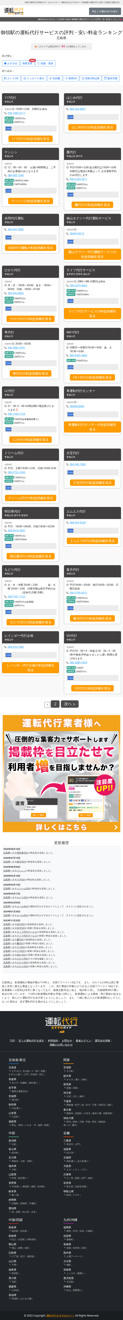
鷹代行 (71, 152)
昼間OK (72, 78)
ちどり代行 (12, 570)
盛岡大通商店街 (19, 1091)
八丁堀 (15, 1256)
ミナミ (76, 1169)
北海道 (12, 1067)
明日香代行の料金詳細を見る (30, 556)
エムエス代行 (76, 511)
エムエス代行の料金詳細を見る (92, 541)
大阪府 (67, 1166)
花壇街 (78, 1113)
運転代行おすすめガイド (47, 19)
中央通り (16, 1186)
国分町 (15, 1099)
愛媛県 (12, 1286)
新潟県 (12, 1140)
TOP (12, 1040)
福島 (40, 1125)
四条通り (70, 1161)
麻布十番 (96, 1113)
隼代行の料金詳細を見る (30, 373)
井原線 (67, 19)
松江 (14, 1239)
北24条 (26, 1070)
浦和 (81, 1096)
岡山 (14, 1247)
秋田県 (12, 1104)
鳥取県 (12, 1227)
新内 (68, 1194)
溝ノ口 (66, 1125)
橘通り (80, 1273)
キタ (68, 1169)
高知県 (12, 1295)
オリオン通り (73, 1079)
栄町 (109, 1104)
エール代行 (22, 906)
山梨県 (12, 1174)
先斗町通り (83, 1161)
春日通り (22, 1177)
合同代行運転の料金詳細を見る (30, 247)
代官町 (21, 1239)
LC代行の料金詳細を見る (30, 439)
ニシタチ (70, 1273)
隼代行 (9, 332)
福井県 (12, 1166)
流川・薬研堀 (27, 1256)
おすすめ (12, 63)
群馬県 (67, 1084)
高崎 (75, 1087)
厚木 (94, 1121)
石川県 (12, 1157)
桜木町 (15, 1152)
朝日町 (15, 1230)
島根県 (12, 1236)
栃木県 (67, 1076)
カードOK (13, 78)
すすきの (16, 1070)
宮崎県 (67, 1269)
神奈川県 (68, 1118)
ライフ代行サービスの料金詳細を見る (92, 313)
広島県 (61, 19)
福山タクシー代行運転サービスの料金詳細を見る (92, 254)
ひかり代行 (12, 270)
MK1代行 (72, 332)
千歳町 (32, 1203)
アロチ (76, 1194)
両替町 (23, 1203)
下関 (14, 1264)
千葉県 (67, 1101)
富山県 (12, 1149)
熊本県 (67, 1252)
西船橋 (69, 1104)
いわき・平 (30, 1125)
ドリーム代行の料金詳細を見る (30, 498)
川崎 (81, 1121)
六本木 (87, 1113)
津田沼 (101, 1104)
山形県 (12, 1113)
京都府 (67, 1157)
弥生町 (23, 1230)
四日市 (69, 1144)
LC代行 (9, 391)
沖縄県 (67, 1286)
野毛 (68, 1121)
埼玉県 (67, 1092)
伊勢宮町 (31, 1239)
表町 (27, 1247)
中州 (75, 1230)
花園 (43, 1070)
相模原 (101, 1121)
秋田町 (15, 1273)
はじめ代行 (74, 98)
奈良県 (67, 1183)
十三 (84, 1169)
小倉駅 (89, 1230)
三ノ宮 (69, 1177)
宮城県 (12, 1096)
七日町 (15, 1116)
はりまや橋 (26, 1298)
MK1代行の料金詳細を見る (92, 377)
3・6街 (35, 1070)
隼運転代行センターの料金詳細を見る (92, 427)
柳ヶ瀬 (15, 1194)
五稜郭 (33, 1074)
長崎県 (67, 1244)
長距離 (56, 78)
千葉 (94, 1104)
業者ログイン (83, 1040)
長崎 (68, 1247)
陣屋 (46, 1125)
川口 (75, 1096)
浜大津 (69, 1152)
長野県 (12, 1183)
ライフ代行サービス (80, 270)
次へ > (69, 704)
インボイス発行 (35, 78)
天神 (81, 1230)
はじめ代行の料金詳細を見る (92, 127)
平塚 (88, 1121)
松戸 (77, 1104)
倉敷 (20, 1247)
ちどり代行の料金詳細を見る (30, 622)
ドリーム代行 (14, 453)
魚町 (90, 1177)
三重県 (67, 1140)
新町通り (33, 1082)
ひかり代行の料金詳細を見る (30, 319)
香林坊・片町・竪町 (22, 1161)
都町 (68, 1264)
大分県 (67, 1261)
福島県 (12, 1121)
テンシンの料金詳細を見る (30, 201)
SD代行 (71, 636)
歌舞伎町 (107, 1113)
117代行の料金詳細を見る (30, 139)
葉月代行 (72, 570)
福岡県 (67, 1227)
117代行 (10, 98)
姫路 (77, 1177)
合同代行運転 (14, 218)
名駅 (18, 1211)
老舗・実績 (46, 63)
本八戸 (15, 1082)
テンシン (10, 152)
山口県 (12, 1261)
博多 (68, 1230)
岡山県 (12, 1244)
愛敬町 (69, 1239)
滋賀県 (67, 1149)
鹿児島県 (68, 1278)
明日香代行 (12, 511)
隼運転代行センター (80, 391)
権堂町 (26, 1186)
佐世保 (76, 1247)
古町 (14, 1144)
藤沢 (74, 1125)
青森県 (12, 1079)
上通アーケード (74, 1256)
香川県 (12, 1278)
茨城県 (67, 1067)
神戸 (84, 1177)
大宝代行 (72, 453)
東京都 (67, 1109)
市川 (88, 1104)
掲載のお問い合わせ (61, 1044)
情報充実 (28, 62)
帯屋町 (15, 1298)
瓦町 (14, 1281)
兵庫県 (67, 1174)
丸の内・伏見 (29, 1211)
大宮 (68, 1096)
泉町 (84, 1079)
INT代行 (21, 924)
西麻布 (69, 1113)
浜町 (84, 1247)
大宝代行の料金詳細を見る (92, 482)
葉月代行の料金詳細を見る (92, 618)
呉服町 (15, 1203)
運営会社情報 (102, 1040)
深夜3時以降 (91, 78)
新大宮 (69, 1186)
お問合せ (67, 1040)
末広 (41, 1074)
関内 (75, 1121)
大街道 (15, 1290)
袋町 (33, 1186)
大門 (26, 1074)
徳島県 (12, 1269)
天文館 (69, 1281)
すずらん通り (15, 1074)
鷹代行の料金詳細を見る (92, 205)
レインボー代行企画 (18, 636)
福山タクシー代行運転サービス (88, 218)
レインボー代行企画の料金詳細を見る (31, 667)
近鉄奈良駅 (80, 1186)
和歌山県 (68, 1191)
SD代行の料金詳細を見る (92, 688)
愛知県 (12, 1208)
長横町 (23, 1082)
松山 (68, 1290)
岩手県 (12, 1087)
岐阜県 (12, 1191)
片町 (14, 1169)
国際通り (77, 1290)
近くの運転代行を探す (31, 1040)
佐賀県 (67, 1236)
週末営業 (112, 78)
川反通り (16, 1108)
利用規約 (53, 1040)
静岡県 (12, 1199)
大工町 (69, 1070)
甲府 (14, 1177)
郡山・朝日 (17, 1125)
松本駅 (41, 1186)
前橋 (68, 1087)
